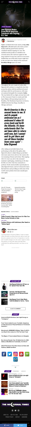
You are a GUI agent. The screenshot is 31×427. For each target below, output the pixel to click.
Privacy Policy (9, 417)
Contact (17, 417)
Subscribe (24, 417)
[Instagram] (15, 354)
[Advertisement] (15, 264)
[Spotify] (27, 354)
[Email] (15, 359)
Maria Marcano (10, 41)
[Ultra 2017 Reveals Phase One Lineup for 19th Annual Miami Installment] (7, 183)
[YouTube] (21, 354)
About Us (5, 415)
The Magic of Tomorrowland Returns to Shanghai (15, 336)
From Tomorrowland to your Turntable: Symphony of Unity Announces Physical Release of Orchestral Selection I (15, 324)
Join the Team (14, 415)
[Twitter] (9, 354)
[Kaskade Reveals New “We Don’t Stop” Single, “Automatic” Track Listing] (21, 183)
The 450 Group (24, 415)
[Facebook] (4, 354)
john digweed (15, 211)
